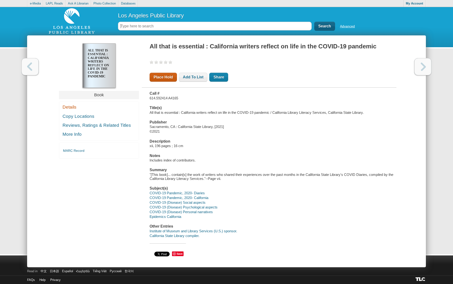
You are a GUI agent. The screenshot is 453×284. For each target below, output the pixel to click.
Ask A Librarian (78, 3)
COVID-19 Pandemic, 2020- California (179, 198)
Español (67, 271)
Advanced (347, 26)
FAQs (31, 280)
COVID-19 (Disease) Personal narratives (181, 212)
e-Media (35, 3)
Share (219, 77)
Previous (30, 66)
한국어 (129, 271)
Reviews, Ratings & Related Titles (97, 125)
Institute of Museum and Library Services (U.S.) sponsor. (193, 231)
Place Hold (163, 77)
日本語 (54, 271)
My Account (414, 3)
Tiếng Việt (100, 271)
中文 (44, 271)
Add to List (193, 77)
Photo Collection (104, 3)
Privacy (55, 280)
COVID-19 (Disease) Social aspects (178, 202)
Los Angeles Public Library (151, 15)
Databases (128, 3)
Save (180, 253)
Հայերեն (83, 271)
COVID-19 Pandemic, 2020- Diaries (177, 193)
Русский (116, 271)
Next (423, 66)
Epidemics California (165, 217)
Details (69, 107)
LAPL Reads (54, 3)
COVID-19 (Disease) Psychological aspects (184, 207)
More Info (72, 134)
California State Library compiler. (174, 236)
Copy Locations (78, 116)
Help (42, 280)
